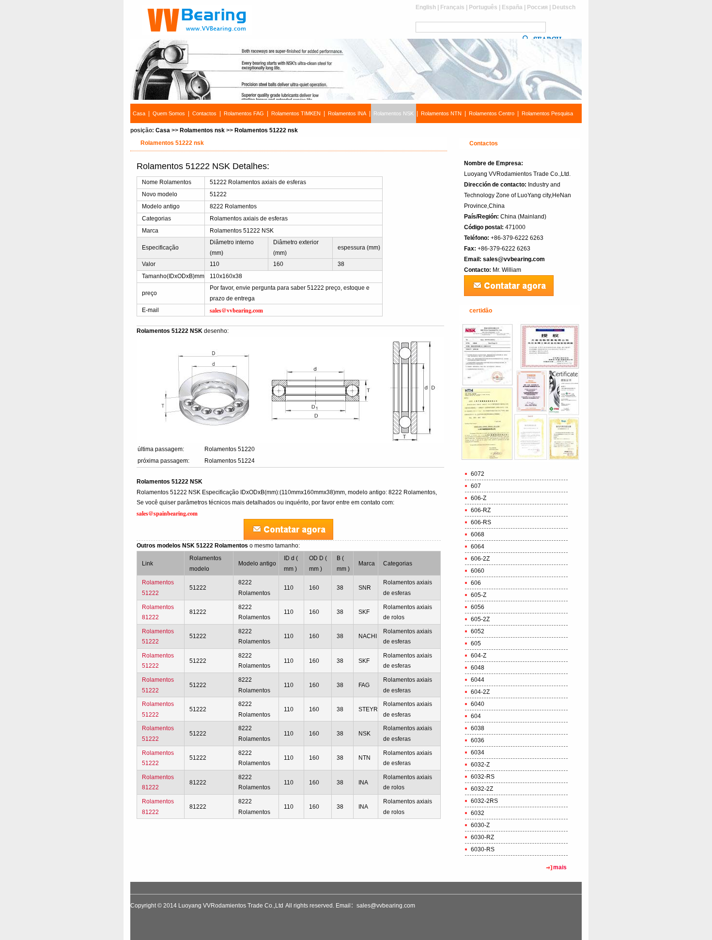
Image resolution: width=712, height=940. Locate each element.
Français (452, 7)
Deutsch (563, 7)
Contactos (204, 113)
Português (483, 7)
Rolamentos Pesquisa (547, 113)
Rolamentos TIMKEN (296, 113)
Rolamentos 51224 (229, 460)
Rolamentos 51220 (229, 449)
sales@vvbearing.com (514, 259)
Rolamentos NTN (441, 113)
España (512, 7)
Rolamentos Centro (491, 113)
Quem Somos (169, 113)
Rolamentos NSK (393, 113)
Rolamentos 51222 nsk (266, 130)
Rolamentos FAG (244, 113)
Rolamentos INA (347, 113)
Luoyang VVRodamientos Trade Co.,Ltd (230, 905)
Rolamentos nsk (202, 130)
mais (560, 867)
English (426, 7)
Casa (139, 113)
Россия (537, 7)
